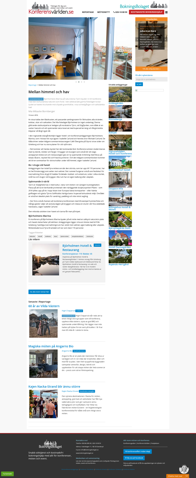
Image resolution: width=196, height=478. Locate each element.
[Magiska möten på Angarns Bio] (43, 364)
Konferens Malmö (129, 469)
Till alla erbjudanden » (151, 69)
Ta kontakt (7, 474)
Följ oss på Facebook (134, 458)
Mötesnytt (103, 12)
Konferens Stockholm (87, 469)
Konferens (48, 236)
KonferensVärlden (143, 443)
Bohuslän (32, 236)
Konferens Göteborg (115, 469)
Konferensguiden (129, 443)
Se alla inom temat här (39, 292)
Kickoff (40, 236)
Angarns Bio (67, 351)
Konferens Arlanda (101, 469)
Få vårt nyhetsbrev (144, 75)
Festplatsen (155, 443)
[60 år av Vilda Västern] (43, 323)
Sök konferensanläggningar (70, 469)
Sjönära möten (65, 236)
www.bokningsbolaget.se (84, 453)
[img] (151, 44)
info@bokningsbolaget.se (90, 450)
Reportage (88, 12)
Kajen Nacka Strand (70, 391)
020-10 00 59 (121, 12)
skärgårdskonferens (77, 236)
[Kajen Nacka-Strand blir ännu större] (43, 404)
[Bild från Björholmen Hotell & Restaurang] (45, 259)
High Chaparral (68, 310)
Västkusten (90, 236)
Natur (55, 236)
